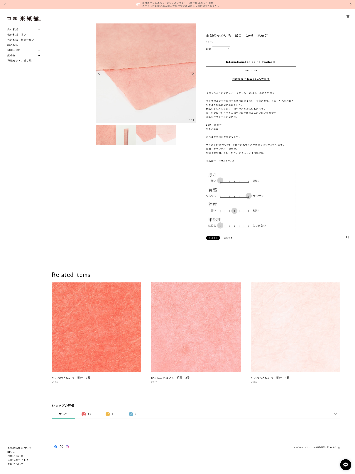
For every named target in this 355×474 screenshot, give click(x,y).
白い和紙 (12, 29)
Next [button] (192, 73)
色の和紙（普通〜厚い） (22, 40)
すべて (63, 413)
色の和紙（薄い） (18, 34)
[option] (146, 73)
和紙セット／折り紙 (19, 60)
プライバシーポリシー (302, 447)
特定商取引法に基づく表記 (325, 447)
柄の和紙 (12, 45)
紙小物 (11, 55)
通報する (228, 238)
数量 (208, 48)
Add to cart (251, 70)
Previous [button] (100, 73)
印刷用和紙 (14, 50)
